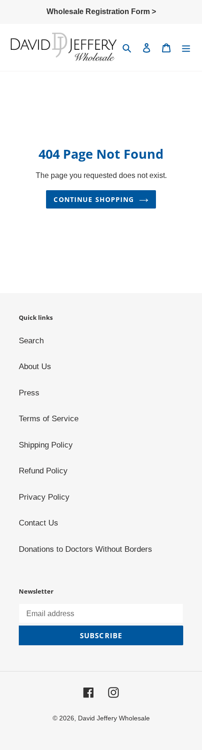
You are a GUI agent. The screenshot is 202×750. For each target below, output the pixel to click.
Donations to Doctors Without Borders (85, 549)
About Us (35, 366)
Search (31, 340)
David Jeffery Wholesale (114, 718)
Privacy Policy (44, 497)
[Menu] (186, 47)
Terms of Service (48, 418)
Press (29, 392)
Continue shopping (94, 199)
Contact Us (38, 522)
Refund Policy (43, 470)
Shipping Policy (46, 445)
